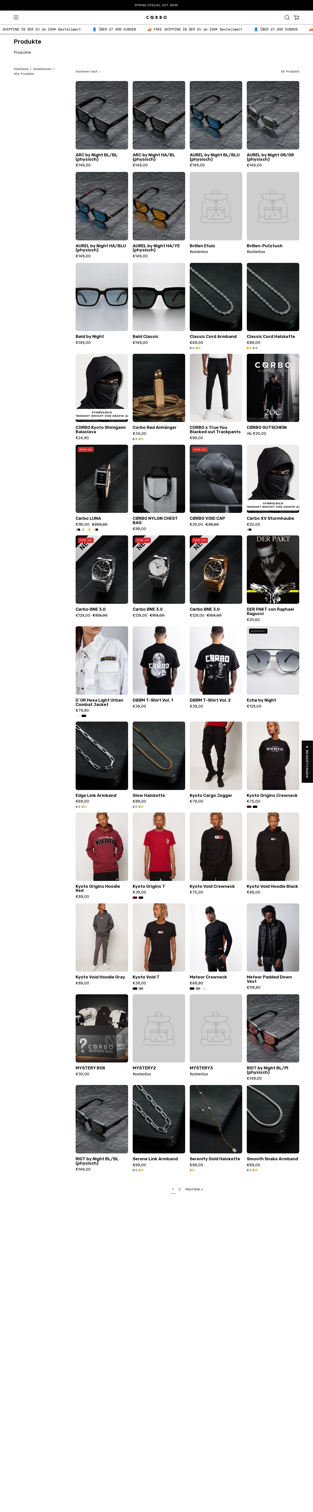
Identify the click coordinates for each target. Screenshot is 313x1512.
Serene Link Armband (155, 1159)
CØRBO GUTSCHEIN (267, 427)
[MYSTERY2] (159, 1028)
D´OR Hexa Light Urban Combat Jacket (99, 702)
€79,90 (82, 711)
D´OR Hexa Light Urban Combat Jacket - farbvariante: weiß (78, 716)
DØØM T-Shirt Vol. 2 (210, 700)
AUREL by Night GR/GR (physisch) (270, 157)
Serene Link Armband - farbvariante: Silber (135, 1170)
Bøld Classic (146, 336)
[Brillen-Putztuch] (273, 206)
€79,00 (196, 802)
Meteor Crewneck (208, 977)
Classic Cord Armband (213, 336)
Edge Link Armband (96, 795)
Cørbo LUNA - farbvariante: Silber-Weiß (84, 529)
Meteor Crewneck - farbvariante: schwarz (192, 988)
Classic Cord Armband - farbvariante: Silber (192, 348)
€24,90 (82, 438)
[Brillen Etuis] (216, 206)
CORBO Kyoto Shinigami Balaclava (101, 429)
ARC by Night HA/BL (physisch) (154, 157)
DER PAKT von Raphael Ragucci (270, 611)
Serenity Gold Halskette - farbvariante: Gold (192, 1170)
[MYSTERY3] (216, 1028)
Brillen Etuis (202, 246)
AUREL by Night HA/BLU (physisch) (101, 248)
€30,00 (82, 1074)
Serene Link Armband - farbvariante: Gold (141, 1170)
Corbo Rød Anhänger (155, 427)
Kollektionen (42, 69)
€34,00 (139, 434)
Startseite (21, 69)
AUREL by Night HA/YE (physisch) (156, 248)
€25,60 (253, 620)
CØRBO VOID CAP (207, 518)
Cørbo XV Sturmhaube (270, 518)
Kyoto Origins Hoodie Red (98, 888)
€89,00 (253, 343)
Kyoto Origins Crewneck (272, 795)
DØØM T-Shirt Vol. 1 (153, 700)
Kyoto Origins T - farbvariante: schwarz (141, 898)
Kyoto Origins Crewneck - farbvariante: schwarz (255, 807)
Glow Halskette (149, 795)
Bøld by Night (90, 336)
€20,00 (253, 525)
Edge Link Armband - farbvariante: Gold (84, 807)
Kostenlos (199, 252)
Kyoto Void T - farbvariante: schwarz (135, 988)
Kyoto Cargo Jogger (211, 795)
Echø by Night (261, 700)
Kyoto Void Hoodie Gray (100, 977)
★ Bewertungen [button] (307, 761)
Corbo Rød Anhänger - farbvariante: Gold (141, 439)
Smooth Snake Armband (272, 1159)
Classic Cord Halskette (271, 336)
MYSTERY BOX (90, 1068)
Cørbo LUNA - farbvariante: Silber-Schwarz (78, 529)
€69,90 (196, 983)
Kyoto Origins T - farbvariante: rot (135, 898)
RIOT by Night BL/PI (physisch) (267, 1070)
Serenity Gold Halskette (215, 1159)
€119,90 (254, 988)
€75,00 (253, 802)
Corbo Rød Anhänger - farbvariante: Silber (135, 439)
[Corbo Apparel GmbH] (156, 17)
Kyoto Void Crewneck (212, 886)
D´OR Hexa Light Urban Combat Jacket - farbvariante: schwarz (84, 716)
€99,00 (139, 529)
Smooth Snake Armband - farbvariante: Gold (255, 1170)
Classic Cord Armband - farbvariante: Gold (198, 348)
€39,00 (139, 706)
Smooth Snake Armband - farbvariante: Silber (249, 1170)
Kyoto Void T (146, 977)
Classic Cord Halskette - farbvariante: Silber (255, 348)
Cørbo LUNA (88, 518)
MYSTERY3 (201, 1068)
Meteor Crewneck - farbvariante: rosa (204, 988)
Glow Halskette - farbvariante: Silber (135, 807)
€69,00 (196, 343)
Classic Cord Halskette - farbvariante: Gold (249, 348)
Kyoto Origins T (149, 886)
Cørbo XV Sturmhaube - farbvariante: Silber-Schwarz (249, 529)
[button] (287, 17)
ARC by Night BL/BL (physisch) (97, 157)
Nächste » (194, 1189)
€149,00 (83, 165)
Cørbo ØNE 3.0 (91, 609)
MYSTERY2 (144, 1068)
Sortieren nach (87, 71)
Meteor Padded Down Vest (269, 979)
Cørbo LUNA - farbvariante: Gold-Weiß (90, 529)
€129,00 (254, 706)
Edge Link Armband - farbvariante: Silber (78, 807)
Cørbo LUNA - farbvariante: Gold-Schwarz (95, 529)
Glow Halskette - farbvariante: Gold (141, 807)
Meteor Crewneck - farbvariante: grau (198, 988)
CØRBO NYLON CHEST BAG (155, 520)
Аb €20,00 (256, 434)
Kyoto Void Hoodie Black (272, 886)
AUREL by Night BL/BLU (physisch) (215, 157)
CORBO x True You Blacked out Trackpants (215, 429)
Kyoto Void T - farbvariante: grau (141, 988)
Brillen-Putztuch (265, 246)
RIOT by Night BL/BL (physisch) (97, 1161)
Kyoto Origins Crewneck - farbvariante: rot (249, 807)
